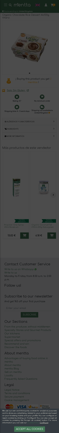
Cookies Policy (33, 423)
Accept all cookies (29, 429)
